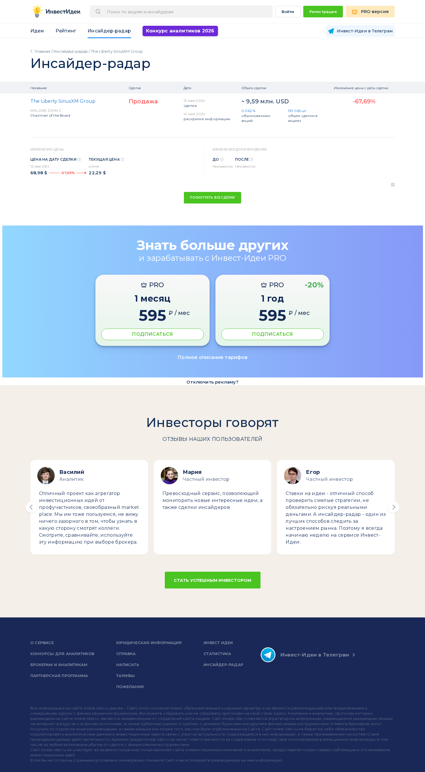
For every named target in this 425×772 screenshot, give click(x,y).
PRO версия (375, 11)
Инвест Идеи (218, 642)
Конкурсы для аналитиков (62, 653)
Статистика (217, 653)
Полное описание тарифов (212, 357)
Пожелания (130, 686)
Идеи (37, 31)
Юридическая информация (149, 642)
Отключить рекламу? (212, 382)
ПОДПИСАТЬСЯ (152, 334)
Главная (42, 51)
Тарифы (125, 675)
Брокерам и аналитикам (58, 664)
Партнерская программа (59, 675)
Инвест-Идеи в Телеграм (314, 655)
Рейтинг (66, 31)
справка (126, 653)
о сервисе (42, 642)
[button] (31, 507)
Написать (127, 664)
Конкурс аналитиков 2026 (180, 31)
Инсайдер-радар (109, 31)
